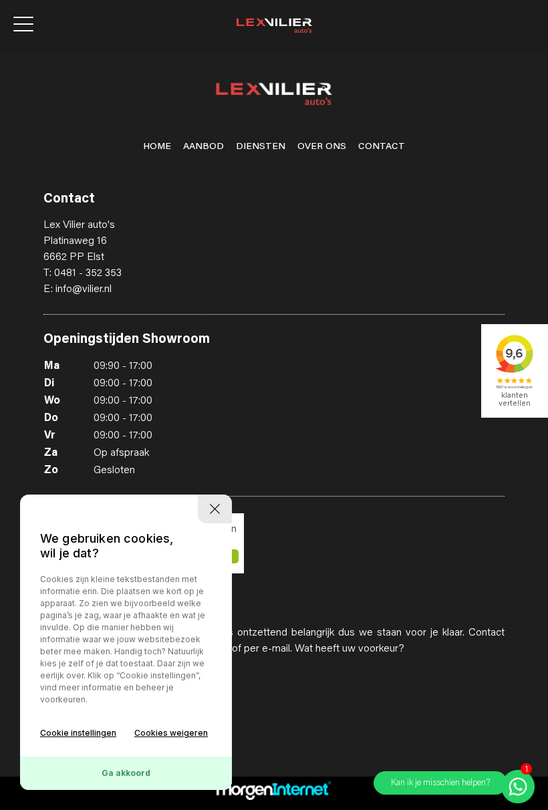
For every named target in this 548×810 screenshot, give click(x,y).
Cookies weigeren (171, 733)
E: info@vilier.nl (77, 289)
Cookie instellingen (78, 733)
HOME (157, 147)
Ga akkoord (126, 773)
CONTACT (381, 147)
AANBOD (203, 147)
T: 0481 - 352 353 (82, 273)
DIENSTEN (260, 147)
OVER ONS (321, 147)
